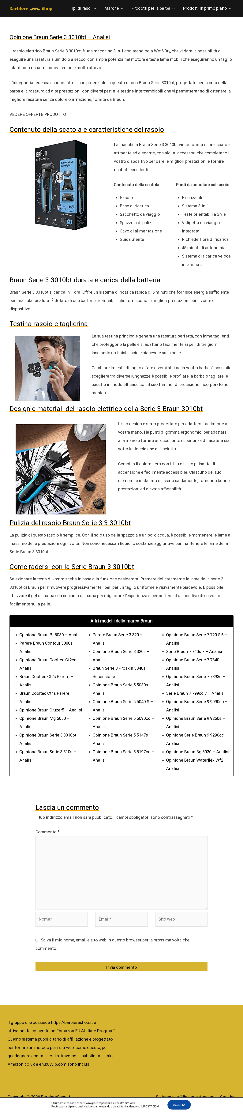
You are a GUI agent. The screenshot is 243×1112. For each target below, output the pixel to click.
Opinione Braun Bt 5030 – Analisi (50, 634)
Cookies (227, 1097)
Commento (47, 832)
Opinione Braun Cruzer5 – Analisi (50, 710)
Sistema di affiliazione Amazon (185, 1097)
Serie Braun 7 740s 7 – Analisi (194, 651)
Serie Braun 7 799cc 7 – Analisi (195, 693)
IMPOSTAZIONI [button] (150, 1106)
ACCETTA (179, 1104)
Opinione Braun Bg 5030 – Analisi (197, 751)
